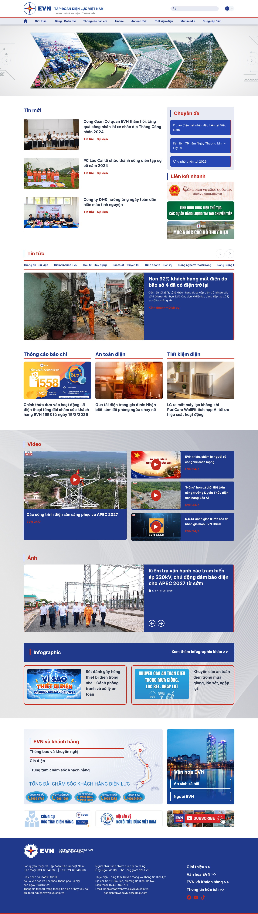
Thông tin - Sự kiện (36, 265)
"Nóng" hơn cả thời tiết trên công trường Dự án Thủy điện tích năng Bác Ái (207, 492)
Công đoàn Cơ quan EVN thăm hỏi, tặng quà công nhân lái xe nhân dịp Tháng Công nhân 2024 (122, 126)
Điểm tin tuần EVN (65, 265)
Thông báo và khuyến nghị (54, 751)
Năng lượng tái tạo (229, 265)
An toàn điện (110, 354)
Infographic (47, 652)
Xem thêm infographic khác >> (199, 651)
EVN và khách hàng (56, 741)
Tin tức (35, 253)
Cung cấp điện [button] (212, 21)
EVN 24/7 (34, 522)
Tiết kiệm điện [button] (164, 21)
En (231, 8)
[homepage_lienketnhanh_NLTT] (200, 210)
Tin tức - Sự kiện (95, 139)
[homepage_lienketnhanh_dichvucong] (200, 190)
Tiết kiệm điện (183, 354)
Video (34, 444)
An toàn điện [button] (139, 21)
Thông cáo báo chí (95, 21)
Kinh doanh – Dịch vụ (158, 265)
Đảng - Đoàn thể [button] (65, 21)
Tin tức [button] (119, 21)
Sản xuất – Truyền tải (126, 265)
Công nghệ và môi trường (194, 265)
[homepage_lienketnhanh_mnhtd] (200, 230)
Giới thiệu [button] (41, 21)
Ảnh (32, 558)
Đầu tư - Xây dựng (95, 265)
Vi (227, 8)
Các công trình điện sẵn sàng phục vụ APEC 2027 (72, 514)
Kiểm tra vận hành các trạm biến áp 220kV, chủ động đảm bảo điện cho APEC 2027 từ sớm (189, 577)
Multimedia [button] (188, 21)
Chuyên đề (186, 113)
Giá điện (37, 761)
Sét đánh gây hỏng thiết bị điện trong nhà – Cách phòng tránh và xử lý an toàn (103, 683)
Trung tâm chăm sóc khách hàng (60, 770)
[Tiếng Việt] (63, 8)
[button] (251, 60)
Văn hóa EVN (189, 772)
